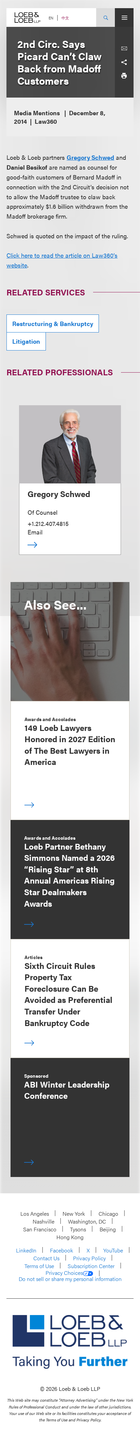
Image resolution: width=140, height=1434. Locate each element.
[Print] (124, 76)
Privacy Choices (64, 1273)
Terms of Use (39, 1266)
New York (74, 1213)
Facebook (61, 1250)
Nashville (43, 1221)
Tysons (78, 1229)
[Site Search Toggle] (105, 17)
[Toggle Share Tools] (124, 62)
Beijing (108, 1229)
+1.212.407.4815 (48, 523)
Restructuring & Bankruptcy (52, 323)
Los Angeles (34, 1213)
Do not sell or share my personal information (70, 1279)
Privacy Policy (89, 1258)
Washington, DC (87, 1221)
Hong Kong (70, 1237)
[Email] (124, 48)
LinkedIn (26, 1250)
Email (35, 532)
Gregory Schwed (90, 157)
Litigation (26, 341)
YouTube (113, 1250)
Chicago (108, 1213)
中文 (65, 17)
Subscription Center (91, 1266)
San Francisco (39, 1229)
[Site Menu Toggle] (124, 17)
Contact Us (46, 1258)
